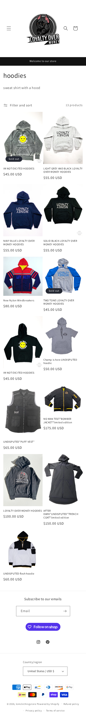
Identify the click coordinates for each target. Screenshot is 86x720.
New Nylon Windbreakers (18, 300)
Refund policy (71, 703)
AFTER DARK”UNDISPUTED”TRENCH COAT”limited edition (60, 514)
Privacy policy (34, 710)
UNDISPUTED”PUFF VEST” (19, 441)
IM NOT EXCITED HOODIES (18, 168)
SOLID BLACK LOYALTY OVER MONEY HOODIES (60, 242)
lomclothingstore (26, 703)
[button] (9, 28)
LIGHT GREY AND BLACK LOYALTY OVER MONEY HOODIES (63, 170)
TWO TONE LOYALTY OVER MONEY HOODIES (58, 302)
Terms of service (55, 710)
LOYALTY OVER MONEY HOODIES (22, 510)
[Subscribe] (65, 611)
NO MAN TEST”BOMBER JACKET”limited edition (57, 420)
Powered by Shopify (48, 703)
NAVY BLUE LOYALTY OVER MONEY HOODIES (19, 242)
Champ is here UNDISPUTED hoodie (60, 361)
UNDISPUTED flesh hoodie (18, 573)
